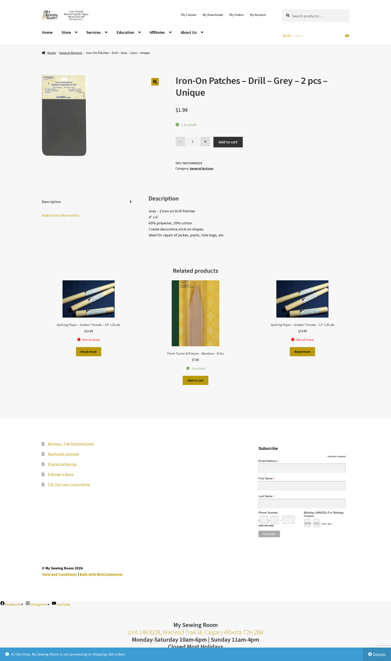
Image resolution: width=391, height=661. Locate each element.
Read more (89, 352)
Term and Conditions (59, 574)
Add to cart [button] (195, 380)
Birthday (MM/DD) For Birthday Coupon (324, 514)
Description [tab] (51, 201)
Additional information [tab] (60, 215)
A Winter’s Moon (61, 474)
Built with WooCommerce (101, 574)
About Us (189, 32)
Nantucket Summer (63, 454)
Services (93, 32)
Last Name (266, 496)
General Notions (70, 53)
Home (47, 32)
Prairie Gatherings (62, 464)
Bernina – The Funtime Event (71, 443)
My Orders (237, 15)
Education (125, 32)
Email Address (268, 461)
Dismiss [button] (379, 654)
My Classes (188, 15)
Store (66, 32)
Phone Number (268, 512)
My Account (258, 15)
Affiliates (157, 32)
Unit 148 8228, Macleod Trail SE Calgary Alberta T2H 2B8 (195, 632)
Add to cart (228, 142)
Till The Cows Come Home (69, 484)
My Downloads (213, 15)
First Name (266, 478)
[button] (155, 82)
